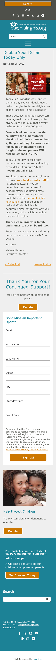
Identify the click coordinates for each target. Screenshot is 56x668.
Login (28, 9)
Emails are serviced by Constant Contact (27, 449)
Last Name (12, 358)
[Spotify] (43, 16)
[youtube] (28, 16)
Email (9, 330)
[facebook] (13, 16)
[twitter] (18, 16)
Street (9, 372)
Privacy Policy (9, 627)
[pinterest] (33, 16)
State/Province (14, 401)
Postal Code (13, 415)
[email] (38, 16)
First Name (12, 344)
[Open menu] (28, 43)
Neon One (37, 659)
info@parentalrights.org (28, 625)
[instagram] (23, 16)
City (8, 387)
